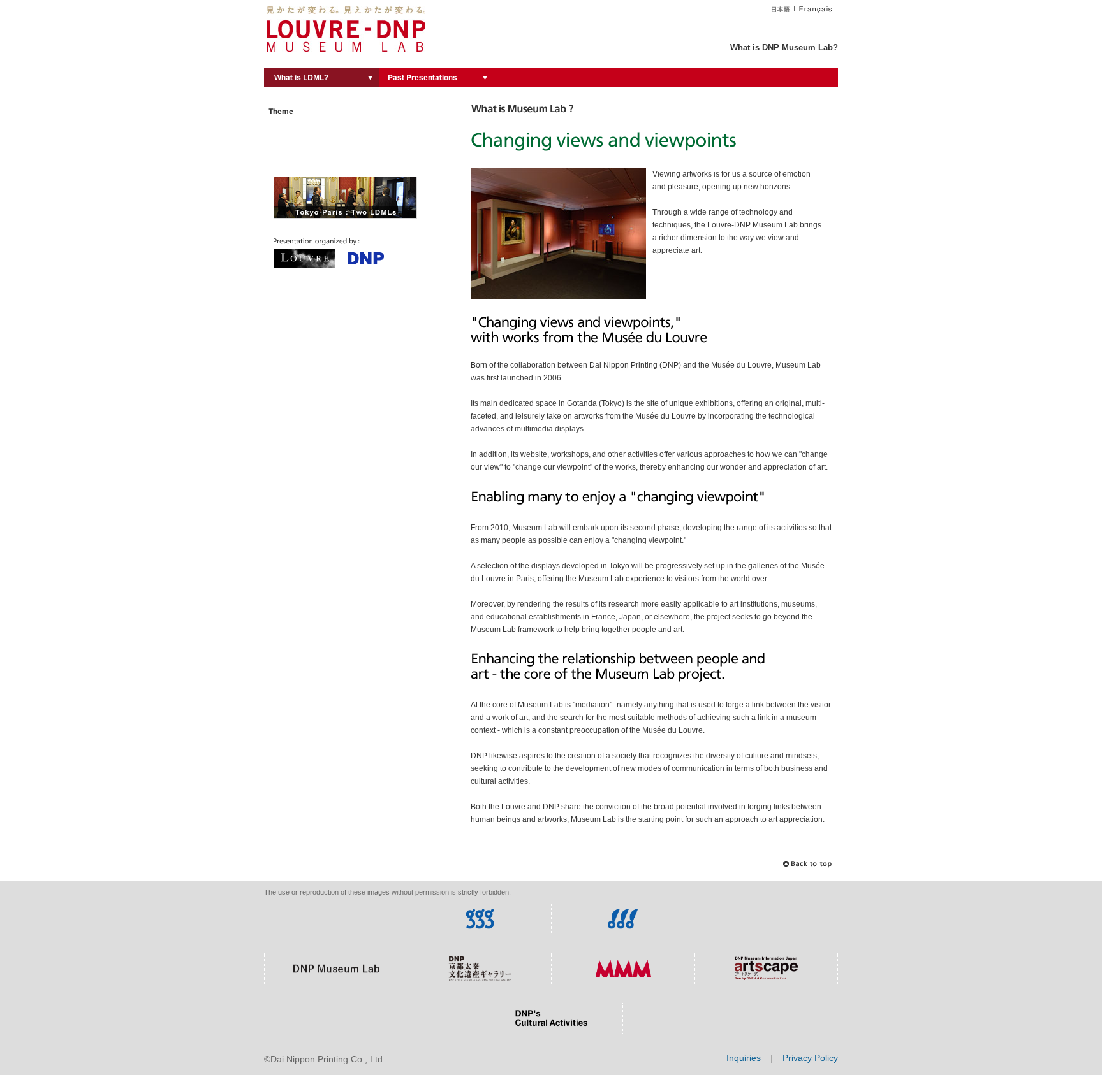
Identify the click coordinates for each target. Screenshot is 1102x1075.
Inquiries (743, 1058)
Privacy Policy (810, 1058)
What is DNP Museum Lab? (784, 47)
